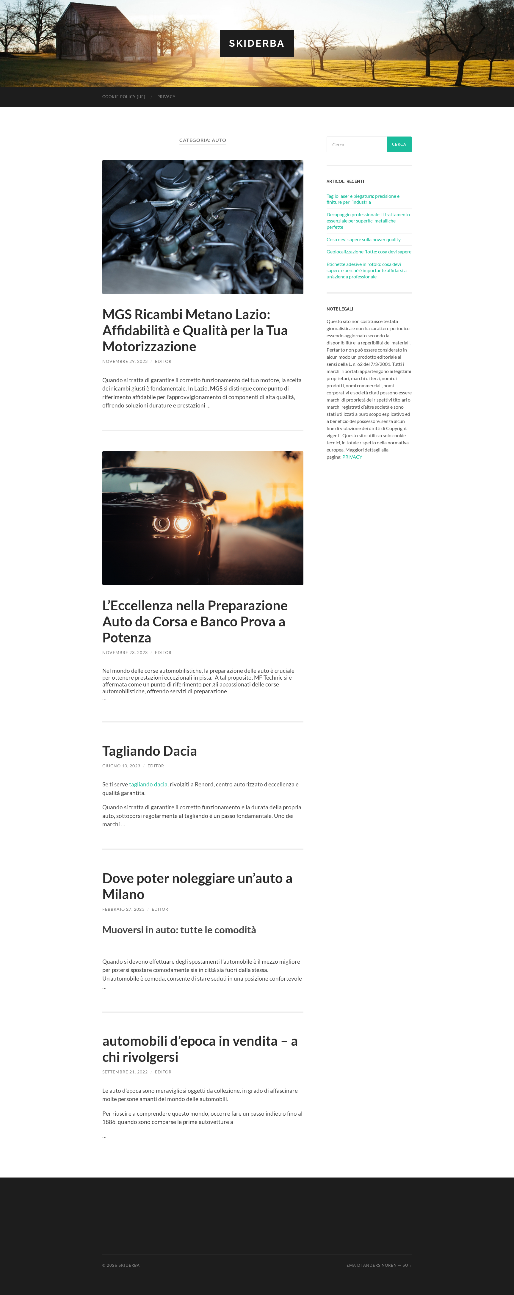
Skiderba (257, 43)
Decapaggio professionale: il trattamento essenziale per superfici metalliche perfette (368, 220)
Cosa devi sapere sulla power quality (364, 239)
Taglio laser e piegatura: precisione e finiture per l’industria (363, 199)
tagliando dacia (148, 784)
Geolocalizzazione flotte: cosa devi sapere (369, 251)
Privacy (166, 96)
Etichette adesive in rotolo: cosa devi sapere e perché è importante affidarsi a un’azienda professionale (367, 270)
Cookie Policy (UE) (123, 96)
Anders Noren (380, 1265)
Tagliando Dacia (149, 751)
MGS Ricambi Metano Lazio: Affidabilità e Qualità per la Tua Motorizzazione (195, 330)
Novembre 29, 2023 (125, 361)
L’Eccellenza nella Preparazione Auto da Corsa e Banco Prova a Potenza (195, 621)
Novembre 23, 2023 (125, 652)
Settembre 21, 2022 (125, 1071)
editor (163, 361)
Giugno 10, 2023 (121, 765)
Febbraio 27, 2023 (123, 909)
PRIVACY (352, 457)
